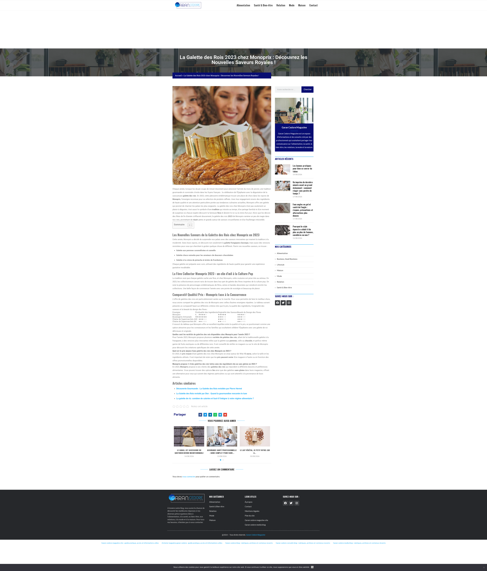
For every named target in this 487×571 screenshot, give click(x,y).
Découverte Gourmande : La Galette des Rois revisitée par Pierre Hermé (209, 388)
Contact (313, 5)
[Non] (484, 567)
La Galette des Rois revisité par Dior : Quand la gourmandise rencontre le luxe (211, 393)
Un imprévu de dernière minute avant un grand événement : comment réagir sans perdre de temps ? (303, 188)
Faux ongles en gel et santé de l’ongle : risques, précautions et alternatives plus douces (303, 210)
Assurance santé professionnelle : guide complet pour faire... (222, 451)
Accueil (178, 75)
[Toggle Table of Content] (189, 225)
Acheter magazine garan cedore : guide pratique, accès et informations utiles (192, 543)
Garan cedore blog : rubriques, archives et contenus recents (249, 543)
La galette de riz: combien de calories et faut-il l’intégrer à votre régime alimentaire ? (215, 398)
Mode (291, 5)
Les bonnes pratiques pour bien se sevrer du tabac (302, 168)
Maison (302, 5)
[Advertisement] (243, 29)
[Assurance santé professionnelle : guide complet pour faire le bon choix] (222, 436)
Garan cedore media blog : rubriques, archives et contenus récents (359, 543)
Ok (312, 567)
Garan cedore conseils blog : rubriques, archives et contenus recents (303, 543)
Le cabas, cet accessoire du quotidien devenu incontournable (189, 451)
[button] (200, 415)
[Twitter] (283, 302)
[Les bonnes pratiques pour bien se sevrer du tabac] (282, 169)
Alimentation (243, 5)
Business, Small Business (287, 259)
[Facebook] (277, 302)
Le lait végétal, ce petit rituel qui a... (255, 451)
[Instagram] (288, 302)
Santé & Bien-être (263, 5)
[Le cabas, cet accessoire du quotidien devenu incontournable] (189, 436)
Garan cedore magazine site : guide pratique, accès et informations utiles (130, 543)
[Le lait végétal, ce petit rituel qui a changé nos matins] (255, 436)
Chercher (307, 89)
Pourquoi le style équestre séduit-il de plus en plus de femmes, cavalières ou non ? (303, 230)
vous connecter (188, 476)
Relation (280, 5)
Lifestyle (280, 264)
